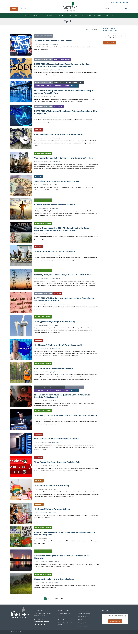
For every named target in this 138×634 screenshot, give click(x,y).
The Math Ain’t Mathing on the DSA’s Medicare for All (58, 345)
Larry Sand (53, 489)
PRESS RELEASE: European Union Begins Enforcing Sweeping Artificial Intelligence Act (66, 112)
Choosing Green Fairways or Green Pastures (54, 579)
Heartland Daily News (64, 613)
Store (112, 2)
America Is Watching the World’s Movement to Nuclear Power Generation (61, 557)
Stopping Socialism (83, 626)
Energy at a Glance (83, 623)
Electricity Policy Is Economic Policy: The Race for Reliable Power (63, 275)
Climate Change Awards (64, 620)
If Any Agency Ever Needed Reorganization (53, 368)
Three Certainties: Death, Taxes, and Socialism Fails (57, 462)
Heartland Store (62, 617)
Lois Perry (53, 70)
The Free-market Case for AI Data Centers (53, 41)
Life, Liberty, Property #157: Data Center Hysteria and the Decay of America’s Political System (64, 92)
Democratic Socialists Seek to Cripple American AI (56, 439)
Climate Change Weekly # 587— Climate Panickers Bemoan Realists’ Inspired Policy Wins (65, 533)
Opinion (36, 15)
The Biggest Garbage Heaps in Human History (54, 322)
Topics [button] (26, 15)
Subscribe (24, 8)
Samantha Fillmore (65, 304)
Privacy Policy (31, 632)
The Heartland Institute (68, 6)
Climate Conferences (84, 613)
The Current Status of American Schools (52, 509)
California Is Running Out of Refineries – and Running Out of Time (63, 158)
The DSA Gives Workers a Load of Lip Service (54, 252)
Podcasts (59, 15)
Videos (68, 15)
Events (76, 15)
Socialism (38, 129)
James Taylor (54, 44)
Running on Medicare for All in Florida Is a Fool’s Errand (59, 135)
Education (39, 480)
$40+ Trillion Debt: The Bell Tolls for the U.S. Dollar (56, 181)
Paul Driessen (54, 325)
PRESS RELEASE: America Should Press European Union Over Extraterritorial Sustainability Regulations (62, 65)
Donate (14, 8)
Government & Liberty (61, 86)
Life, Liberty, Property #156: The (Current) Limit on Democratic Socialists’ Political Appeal (62, 396)
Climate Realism (82, 620)
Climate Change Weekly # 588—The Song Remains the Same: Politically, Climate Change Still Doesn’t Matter (61, 229)
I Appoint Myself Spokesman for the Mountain (54, 205)
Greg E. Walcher (56, 208)
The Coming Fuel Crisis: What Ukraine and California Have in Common (65, 415)
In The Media (86, 15)
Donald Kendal (55, 117)
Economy (74, 86)
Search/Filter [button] (91, 29)
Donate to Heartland (115, 621)
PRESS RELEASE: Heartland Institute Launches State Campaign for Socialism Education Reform (64, 299)
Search (126, 9)
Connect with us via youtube (124, 2)
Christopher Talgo (56, 138)
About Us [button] (97, 15)
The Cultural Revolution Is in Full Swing (51, 486)
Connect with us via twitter (120, 2)
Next (62, 598)
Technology (58, 106)
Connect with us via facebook (117, 2)
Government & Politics (62, 59)
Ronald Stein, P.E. (56, 161)
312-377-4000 (38, 619)
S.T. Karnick (54, 96)
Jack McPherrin (60, 70)
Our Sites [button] (109, 15)
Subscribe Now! (109, 42)
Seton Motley (55, 185)
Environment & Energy (43, 153)
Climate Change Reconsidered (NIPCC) (66, 624)
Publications (47, 15)
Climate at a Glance (83, 617)
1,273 (56, 598)
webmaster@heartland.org (41, 621)
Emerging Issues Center (43, 36)
